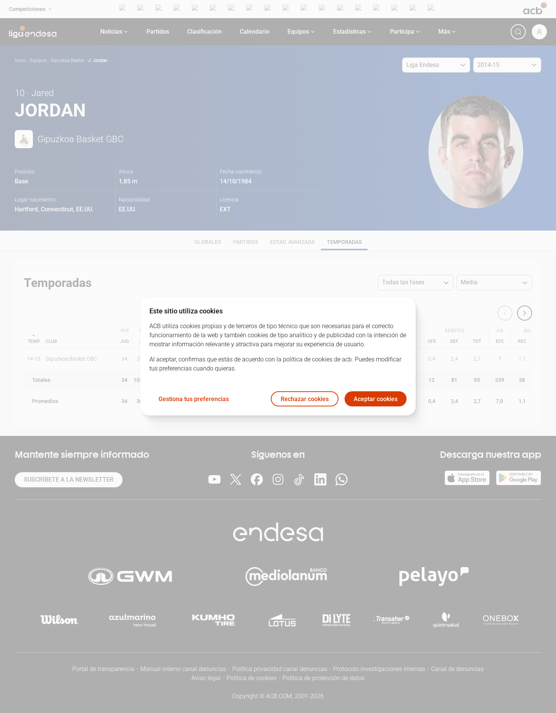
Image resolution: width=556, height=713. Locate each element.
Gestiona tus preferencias (193, 399)
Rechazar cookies (305, 399)
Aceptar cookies (376, 399)
